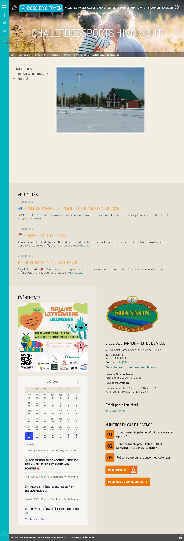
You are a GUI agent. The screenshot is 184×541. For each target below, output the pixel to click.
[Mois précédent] (27, 382)
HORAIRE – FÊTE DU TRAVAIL (45, 235)
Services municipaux (121, 8)
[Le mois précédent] (78, 382)
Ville (68, 8)
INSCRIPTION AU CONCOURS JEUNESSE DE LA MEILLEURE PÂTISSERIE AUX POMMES (51, 464)
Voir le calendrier (34, 519)
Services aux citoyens (89, 8)
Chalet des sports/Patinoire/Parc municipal (32, 74)
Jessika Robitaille (115, 411)
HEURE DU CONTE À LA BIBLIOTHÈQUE (48, 262)
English (167, 8)
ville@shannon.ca (127, 362)
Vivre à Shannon (149, 8)
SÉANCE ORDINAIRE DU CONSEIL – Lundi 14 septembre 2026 (70, 208)
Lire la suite (34, 218)
